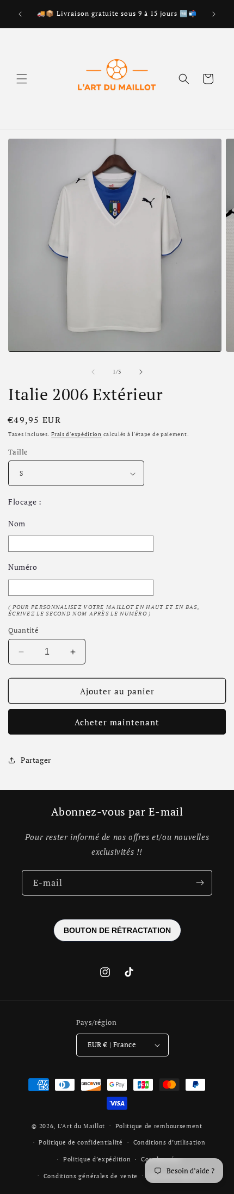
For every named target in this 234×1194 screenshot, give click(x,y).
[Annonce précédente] (20, 14)
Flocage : (24, 501)
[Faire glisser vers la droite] (141, 372)
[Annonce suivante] (214, 14)
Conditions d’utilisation (169, 1142)
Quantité (23, 630)
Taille (18, 452)
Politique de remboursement (158, 1126)
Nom (17, 523)
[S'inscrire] (200, 883)
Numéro (23, 567)
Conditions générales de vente (91, 1176)
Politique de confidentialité (81, 1142)
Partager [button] (36, 760)
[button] (22, 79)
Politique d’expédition (97, 1159)
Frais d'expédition (76, 434)
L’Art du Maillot (81, 1125)
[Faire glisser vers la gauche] (93, 372)
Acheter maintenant (117, 722)
